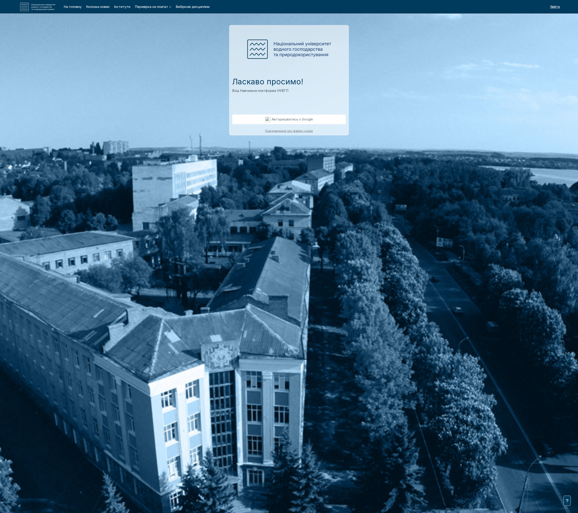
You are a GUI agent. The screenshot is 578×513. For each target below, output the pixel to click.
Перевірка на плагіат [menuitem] (151, 7)
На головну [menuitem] (73, 7)
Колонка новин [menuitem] (98, 7)
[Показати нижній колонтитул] (567, 501)
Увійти (555, 7)
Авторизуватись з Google (292, 119)
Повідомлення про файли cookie (289, 131)
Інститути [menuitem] (122, 7)
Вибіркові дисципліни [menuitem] (193, 7)
